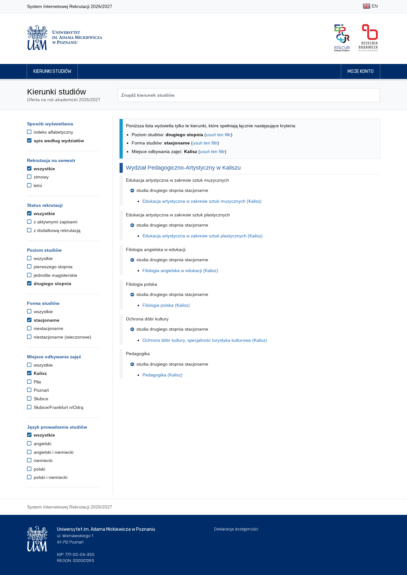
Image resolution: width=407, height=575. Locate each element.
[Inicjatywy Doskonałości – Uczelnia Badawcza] (368, 37)
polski (38, 469)
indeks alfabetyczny (52, 132)
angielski (41, 443)
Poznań (40, 390)
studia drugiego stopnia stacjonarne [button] (172, 190)
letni (37, 185)
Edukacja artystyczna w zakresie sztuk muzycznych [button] (177, 180)
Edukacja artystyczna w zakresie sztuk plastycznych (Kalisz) (202, 235)
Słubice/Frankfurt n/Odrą (57, 407)
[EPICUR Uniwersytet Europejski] (342, 37)
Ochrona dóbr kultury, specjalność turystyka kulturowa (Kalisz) (204, 340)
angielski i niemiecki (52, 452)
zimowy (40, 176)
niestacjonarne (47, 328)
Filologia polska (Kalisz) (166, 305)
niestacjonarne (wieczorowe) (61, 337)
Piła (36, 381)
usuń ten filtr (218, 134)
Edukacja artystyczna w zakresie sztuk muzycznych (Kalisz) (202, 201)
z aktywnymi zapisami (54, 221)
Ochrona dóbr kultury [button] (147, 318)
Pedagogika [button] (138, 353)
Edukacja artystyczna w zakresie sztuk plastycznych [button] (178, 214)
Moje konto (361, 71)
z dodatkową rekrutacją (56, 230)
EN (374, 6)
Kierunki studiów (52, 71)
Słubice (40, 398)
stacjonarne (45, 320)
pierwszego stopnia (52, 266)
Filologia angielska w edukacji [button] (155, 249)
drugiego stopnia (51, 283)
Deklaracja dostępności (236, 529)
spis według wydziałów (58, 140)
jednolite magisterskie (54, 275)
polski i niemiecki (49, 477)
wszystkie (43, 168)
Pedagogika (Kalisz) (162, 374)
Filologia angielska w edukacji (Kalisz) (180, 270)
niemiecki (42, 460)
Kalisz (39, 373)
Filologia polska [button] (141, 284)
